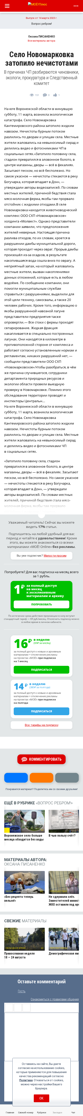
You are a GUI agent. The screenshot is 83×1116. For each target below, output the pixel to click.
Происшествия (58, 891)
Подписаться (41, 669)
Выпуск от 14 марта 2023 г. (41, 18)
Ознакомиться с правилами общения (55, 999)
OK (41, 1098)
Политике (26, 1080)
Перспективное (59, 948)
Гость (21, 991)
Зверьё (9, 891)
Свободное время (15, 948)
